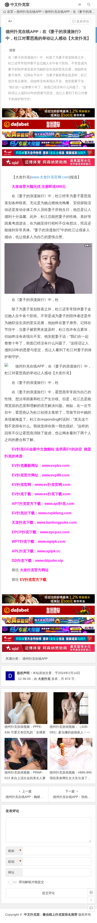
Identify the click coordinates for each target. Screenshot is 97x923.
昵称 (14, 850)
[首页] (91, 892)
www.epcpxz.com (54, 532)
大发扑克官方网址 (34, 570)
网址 (11, 872)
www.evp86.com (55, 475)
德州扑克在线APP (29, 11)
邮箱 (14, 861)
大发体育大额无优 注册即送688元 (39, 186)
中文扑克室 (20, 4)
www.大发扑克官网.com (50, 177)
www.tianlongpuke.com (57, 522)
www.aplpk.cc (48, 551)
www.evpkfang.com (55, 513)
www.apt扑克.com (59, 504)
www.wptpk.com (51, 541)
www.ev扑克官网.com (52, 484)
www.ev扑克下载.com (52, 494)
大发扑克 (44, 679)
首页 (10, 11)
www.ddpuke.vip (49, 560)
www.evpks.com (55, 465)
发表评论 (82, 21)
